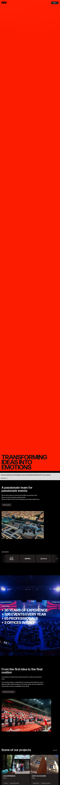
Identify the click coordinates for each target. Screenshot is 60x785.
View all (55, 750)
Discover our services (8, 691)
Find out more (6, 504)
